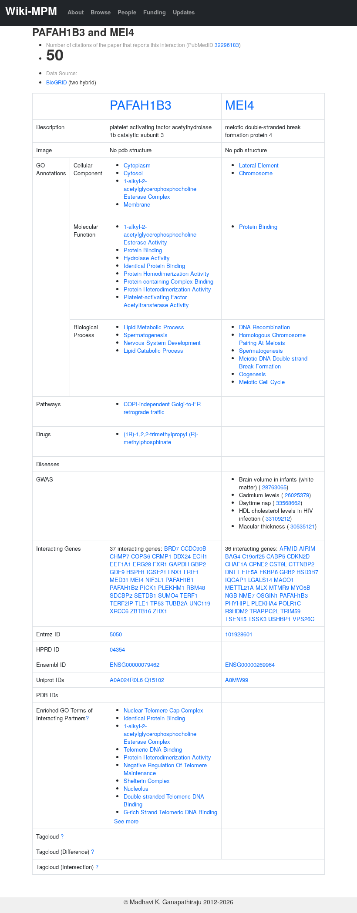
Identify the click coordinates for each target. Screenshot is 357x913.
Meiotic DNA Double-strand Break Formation (273, 362)
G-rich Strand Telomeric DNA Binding (170, 812)
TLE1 (141, 603)
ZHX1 (160, 611)
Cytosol (133, 173)
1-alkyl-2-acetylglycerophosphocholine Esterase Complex (160, 189)
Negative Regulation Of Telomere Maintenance (165, 769)
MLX (261, 587)
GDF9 (117, 572)
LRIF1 (191, 572)
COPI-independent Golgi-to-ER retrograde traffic (162, 408)
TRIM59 (290, 611)
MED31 (119, 579)
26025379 (297, 495)
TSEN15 (235, 619)
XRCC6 (119, 611)
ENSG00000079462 (134, 664)
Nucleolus (136, 788)
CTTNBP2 (301, 564)
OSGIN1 (267, 595)
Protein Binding (143, 250)
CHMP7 (119, 556)
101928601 (239, 634)
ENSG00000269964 (250, 664)
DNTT (232, 572)
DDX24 (182, 556)
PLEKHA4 (264, 603)
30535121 (302, 526)
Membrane (137, 204)
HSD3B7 (307, 572)
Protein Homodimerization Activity (166, 273)
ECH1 (199, 556)
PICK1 (148, 587)
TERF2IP (121, 603)
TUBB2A (176, 603)
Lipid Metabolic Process (154, 327)
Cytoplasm (137, 165)
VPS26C (303, 619)
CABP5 (275, 556)
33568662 (288, 502)
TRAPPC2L (264, 611)
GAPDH (179, 564)
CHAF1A (236, 564)
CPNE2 (258, 564)
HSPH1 (135, 572)
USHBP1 (279, 619)
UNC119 (199, 603)
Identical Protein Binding (154, 265)
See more (126, 821)
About (75, 12)
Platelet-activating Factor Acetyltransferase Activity (156, 301)
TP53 (157, 603)
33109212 (278, 518)
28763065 (274, 487)
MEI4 (239, 104)
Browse (101, 12)
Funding (154, 12)
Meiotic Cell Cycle (262, 382)
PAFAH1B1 (179, 579)
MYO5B (300, 587)
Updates (184, 12)
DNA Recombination (264, 327)
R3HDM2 (236, 611)
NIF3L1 (154, 579)
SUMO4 (168, 595)
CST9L (278, 564)
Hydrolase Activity (147, 258)
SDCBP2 (121, 595)
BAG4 (232, 556)
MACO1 (284, 579)
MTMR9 (279, 587)
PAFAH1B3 (141, 104)
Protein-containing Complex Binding (168, 281)
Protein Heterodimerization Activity (167, 289)
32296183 (227, 44)
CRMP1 (162, 556)
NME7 (247, 595)
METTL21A (239, 587)
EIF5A (250, 572)
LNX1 (175, 572)
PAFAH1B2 (124, 587)
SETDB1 (145, 595)
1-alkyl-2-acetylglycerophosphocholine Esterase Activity (160, 234)
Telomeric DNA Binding (153, 749)
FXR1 (160, 564)
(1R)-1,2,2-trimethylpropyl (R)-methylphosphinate (161, 438)
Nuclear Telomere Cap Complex (163, 710)
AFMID (288, 548)
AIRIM (307, 548)
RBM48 (195, 587)
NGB (231, 595)
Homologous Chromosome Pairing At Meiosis (272, 339)
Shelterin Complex (147, 780)
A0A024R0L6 (126, 680)
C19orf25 (253, 556)
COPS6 (140, 556)
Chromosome (256, 173)
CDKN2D (298, 556)
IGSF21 (156, 572)
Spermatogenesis (146, 335)
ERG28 (142, 564)
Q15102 (154, 680)
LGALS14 (260, 579)
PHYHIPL (237, 603)
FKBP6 (268, 572)
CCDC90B (193, 548)
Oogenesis (252, 374)
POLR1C (290, 603)
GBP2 (198, 564)
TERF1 (189, 595)
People (127, 12)
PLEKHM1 (171, 587)
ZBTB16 (140, 611)
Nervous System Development (162, 342)
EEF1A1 (120, 564)
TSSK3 (257, 619)
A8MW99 (236, 680)
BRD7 (171, 548)
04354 (117, 649)
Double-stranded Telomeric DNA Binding (164, 800)
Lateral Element (259, 165)
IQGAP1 (235, 579)
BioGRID (56, 82)
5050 (116, 634)
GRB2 (287, 572)
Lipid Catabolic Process (153, 350)
